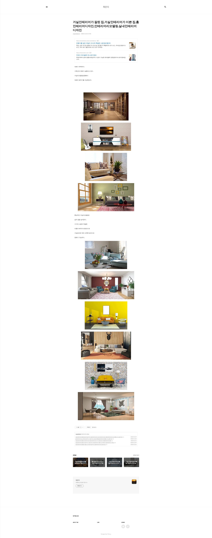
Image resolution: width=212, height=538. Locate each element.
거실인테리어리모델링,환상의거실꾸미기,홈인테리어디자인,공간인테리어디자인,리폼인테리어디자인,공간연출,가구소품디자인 (98, 437)
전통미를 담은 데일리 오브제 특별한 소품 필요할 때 (93, 43)
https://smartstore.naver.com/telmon (86, 40)
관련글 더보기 (136, 455)
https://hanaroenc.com (82, 52)
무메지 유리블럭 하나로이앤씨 (86, 55)
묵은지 (78, 480)
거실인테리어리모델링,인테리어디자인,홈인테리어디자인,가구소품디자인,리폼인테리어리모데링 (93, 440)
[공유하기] (81, 427)
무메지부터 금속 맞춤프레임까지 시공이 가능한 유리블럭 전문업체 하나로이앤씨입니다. (101, 58)
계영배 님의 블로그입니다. (82, 482)
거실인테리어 (78, 434)
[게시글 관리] (83, 427)
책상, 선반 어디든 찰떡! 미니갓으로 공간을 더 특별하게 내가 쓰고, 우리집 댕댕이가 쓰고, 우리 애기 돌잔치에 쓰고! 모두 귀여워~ (101, 46)
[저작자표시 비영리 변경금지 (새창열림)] (94, 427)
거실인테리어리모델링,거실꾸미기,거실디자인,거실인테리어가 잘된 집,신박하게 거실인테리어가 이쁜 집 (94, 442)
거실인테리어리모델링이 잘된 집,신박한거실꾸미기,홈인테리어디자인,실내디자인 (90, 444)
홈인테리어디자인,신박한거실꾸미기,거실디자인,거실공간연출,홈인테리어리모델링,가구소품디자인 (93, 439)
